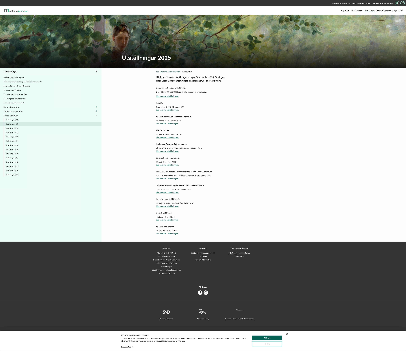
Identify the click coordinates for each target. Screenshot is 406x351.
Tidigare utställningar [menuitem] (11, 115)
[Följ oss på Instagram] (205, 292)
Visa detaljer (126, 347)
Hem (157, 71)
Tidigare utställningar (174, 71)
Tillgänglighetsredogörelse (239, 253)
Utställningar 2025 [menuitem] (12, 124)
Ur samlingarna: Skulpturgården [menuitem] (14, 103)
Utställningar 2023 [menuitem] (12, 132)
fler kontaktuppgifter (203, 260)
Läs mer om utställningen (167, 123)
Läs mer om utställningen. (167, 96)
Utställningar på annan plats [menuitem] (13, 111)
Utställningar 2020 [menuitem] (12, 145)
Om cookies (239, 256)
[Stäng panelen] (287, 334)
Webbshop (383, 3)
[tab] (96, 71)
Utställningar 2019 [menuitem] (12, 149)
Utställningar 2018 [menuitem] (12, 153)
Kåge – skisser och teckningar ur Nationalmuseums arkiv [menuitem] (23, 82)
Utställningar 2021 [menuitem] (12, 141)
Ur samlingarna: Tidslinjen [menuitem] (12, 90)
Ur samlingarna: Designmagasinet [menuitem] (15, 94)
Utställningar (163, 71)
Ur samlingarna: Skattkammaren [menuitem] (15, 99)
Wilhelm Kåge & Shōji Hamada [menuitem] (14, 77)
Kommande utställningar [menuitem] (12, 107)
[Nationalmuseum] (18, 10)
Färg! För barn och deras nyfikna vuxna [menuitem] (17, 86)
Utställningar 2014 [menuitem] (12, 170)
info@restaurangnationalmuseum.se (166, 270)
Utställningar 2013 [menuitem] (12, 175)
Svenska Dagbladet (166, 319)
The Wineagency (203, 319)
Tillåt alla (267, 338)
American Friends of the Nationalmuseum (239, 319)
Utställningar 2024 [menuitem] (12, 128)
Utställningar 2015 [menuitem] (12, 166)
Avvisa (267, 344)
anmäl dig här (171, 263)
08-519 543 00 (169, 253)
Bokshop (390, 3)
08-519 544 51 (168, 256)
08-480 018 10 (168, 273)
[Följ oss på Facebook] (200, 292)
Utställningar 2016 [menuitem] (12, 162)
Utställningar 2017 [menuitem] (12, 158)
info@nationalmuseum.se (170, 260)
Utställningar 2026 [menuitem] (12, 120)
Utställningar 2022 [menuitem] (12, 137)
